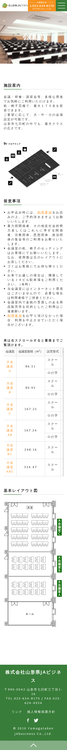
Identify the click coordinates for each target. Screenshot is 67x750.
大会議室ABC (10, 467)
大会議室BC (10, 450)
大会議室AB (10, 431)
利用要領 (44, 213)
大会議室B (10, 388)
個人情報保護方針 (41, 712)
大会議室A (10, 367)
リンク (17, 712)
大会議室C (10, 409)
